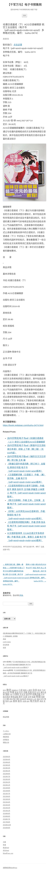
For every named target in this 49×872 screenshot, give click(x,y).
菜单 (24, 15)
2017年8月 (6, 822)
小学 (34, 699)
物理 (38, 696)
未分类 (28, 546)
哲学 (21, 692)
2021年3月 (6, 805)
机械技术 (15, 690)
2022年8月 (6, 774)
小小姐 (6, 699)
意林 (15, 701)
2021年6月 (6, 796)
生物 (29, 697)
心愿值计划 (7, 734)
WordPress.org (8, 853)
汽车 (11, 694)
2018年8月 (6, 816)
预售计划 (6, 742)
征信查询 (6, 645)
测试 (4, 639)
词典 (25, 692)
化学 (38, 692)
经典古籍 (36, 694)
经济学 (29, 694)
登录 (21, 595)
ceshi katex (7, 642)
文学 (42, 694)
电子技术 (34, 701)
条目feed (6, 848)
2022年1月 (6, 785)
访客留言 (6, 739)
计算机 (16, 694)
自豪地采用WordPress (10, 868)
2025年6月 (6, 757)
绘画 (33, 697)
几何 (43, 690)
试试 (4, 647)
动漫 (4, 549)
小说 (20, 690)
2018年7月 (6, 819)
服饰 (25, 690)
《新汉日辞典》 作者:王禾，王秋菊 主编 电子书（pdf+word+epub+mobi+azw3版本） (26, 504)
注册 (4, 842)
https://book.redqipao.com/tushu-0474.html (23, 425)
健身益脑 (14, 697)
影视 (39, 690)
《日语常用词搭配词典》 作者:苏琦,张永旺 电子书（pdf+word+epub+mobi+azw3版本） (26, 526)
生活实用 (22, 699)
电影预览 (6, 737)
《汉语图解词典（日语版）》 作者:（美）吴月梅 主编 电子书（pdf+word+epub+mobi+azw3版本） (26, 478)
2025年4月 (6, 759)
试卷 (10, 701)
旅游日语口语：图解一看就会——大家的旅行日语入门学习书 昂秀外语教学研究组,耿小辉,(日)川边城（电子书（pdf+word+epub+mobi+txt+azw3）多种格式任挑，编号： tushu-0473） (16, 574)
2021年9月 (6, 788)
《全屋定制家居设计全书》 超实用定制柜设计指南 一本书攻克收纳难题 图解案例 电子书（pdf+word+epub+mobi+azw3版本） (24, 664)
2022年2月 (6, 782)
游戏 (11, 699)
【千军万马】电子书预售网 (24, 4)
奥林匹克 (30, 699)
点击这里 (18, 45)
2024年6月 (6, 762)
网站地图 (6, 717)
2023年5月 (6, 765)
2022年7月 (6, 776)
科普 (12, 692)
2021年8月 (6, 791)
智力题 (16, 699)
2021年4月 (6, 802)
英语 (17, 692)
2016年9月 (6, 828)
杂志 (35, 690)
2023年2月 (6, 771)
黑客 (38, 699)
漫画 (7, 694)
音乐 (20, 701)
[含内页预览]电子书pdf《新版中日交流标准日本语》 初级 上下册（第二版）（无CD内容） (26, 449)
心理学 (29, 690)
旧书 (42, 699)
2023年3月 (6, 768)
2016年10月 (7, 825)
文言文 (22, 694)
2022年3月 (6, 779)
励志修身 (6, 697)
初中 (4, 690)
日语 (42, 546)
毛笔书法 (32, 692)
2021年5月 (6, 799)
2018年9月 (6, 813)
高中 (21, 697)
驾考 (7, 701)
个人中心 (6, 731)
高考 (27, 701)
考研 (41, 701)
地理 (42, 697)
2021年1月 (6, 811)
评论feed (6, 850)
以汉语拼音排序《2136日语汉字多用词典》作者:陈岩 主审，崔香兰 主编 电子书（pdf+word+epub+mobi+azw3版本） (26, 537)
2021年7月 (6, 794)
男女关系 (6, 692)
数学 (8, 690)
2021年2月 (6, 808)
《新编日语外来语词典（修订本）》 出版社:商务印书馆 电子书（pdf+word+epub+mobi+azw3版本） (26, 467)
